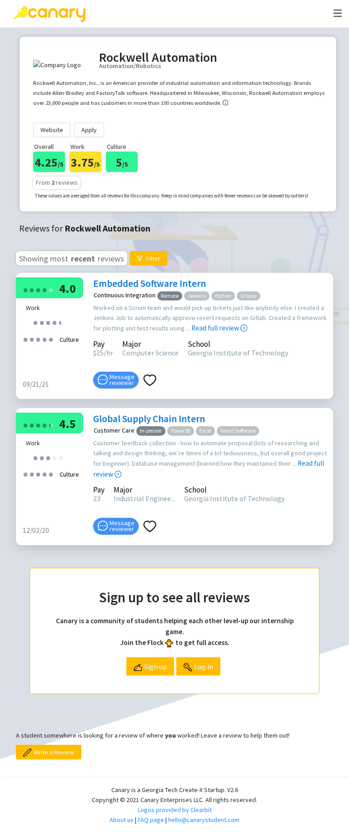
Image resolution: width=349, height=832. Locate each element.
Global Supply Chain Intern (149, 419)
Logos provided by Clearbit (175, 810)
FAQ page (151, 820)
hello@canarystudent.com (203, 820)
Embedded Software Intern (149, 283)
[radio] (25, 289)
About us (122, 820)
